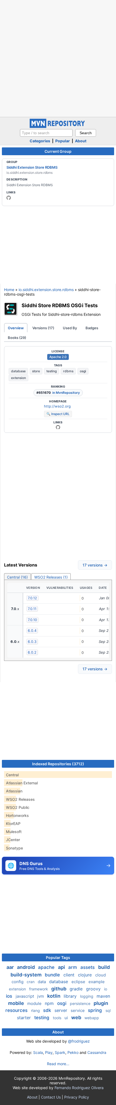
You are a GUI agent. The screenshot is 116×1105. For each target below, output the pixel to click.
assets (88, 967)
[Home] (58, 126)
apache (47, 967)
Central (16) (17, 577)
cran (31, 981)
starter (24, 1017)
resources (17, 1010)
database (18, 371)
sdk (47, 1010)
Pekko (73, 1052)
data (42, 981)
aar (10, 967)
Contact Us (51, 1097)
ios (9, 996)
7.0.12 (32, 598)
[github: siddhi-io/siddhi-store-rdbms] (58, 427)
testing (51, 371)
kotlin (54, 996)
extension (18, 378)
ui (66, 1017)
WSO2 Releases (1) (51, 577)
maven (103, 996)
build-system (27, 975)
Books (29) (17, 337)
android (26, 967)
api (62, 967)
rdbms (68, 371)
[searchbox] (46, 133)
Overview (16, 328)
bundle (53, 975)
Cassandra (96, 1052)
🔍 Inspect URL (58, 414)
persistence (80, 1003)
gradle (77, 988)
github (59, 988)
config (18, 981)
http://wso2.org (57, 406)
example (96, 981)
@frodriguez (79, 1041)
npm (50, 1003)
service (78, 1010)
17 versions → (95, 565)
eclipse (78, 981)
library (71, 996)
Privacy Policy (76, 1097)
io (105, 989)
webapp (91, 1017)
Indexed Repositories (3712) (58, 764)
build (104, 967)
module (35, 1003)
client (69, 975)
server (61, 1010)
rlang (36, 1010)
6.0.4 (32, 630)
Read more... (58, 1063)
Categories (40, 141)
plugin (101, 1003)
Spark (60, 1052)
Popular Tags (58, 957)
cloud (100, 975)
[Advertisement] (58, 58)
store (36, 371)
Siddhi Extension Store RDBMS (31, 167)
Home (9, 289)
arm (73, 967)
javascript (25, 996)
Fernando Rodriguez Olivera (79, 1087)
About (80, 141)
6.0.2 (32, 652)
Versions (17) (43, 328)
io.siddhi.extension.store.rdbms (46, 289)
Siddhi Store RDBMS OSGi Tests (60, 305)
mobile (16, 1003)
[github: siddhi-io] (8, 198)
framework (39, 989)
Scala (38, 1052)
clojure (85, 975)
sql (108, 1010)
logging (87, 996)
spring (95, 1010)
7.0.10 (32, 620)
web (76, 1017)
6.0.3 (32, 641)
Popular (62, 141)
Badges (92, 328)
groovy (94, 988)
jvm (41, 996)
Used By (70, 328)
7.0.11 (32, 609)
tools (57, 1017)
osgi (83, 371)
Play (49, 1052)
